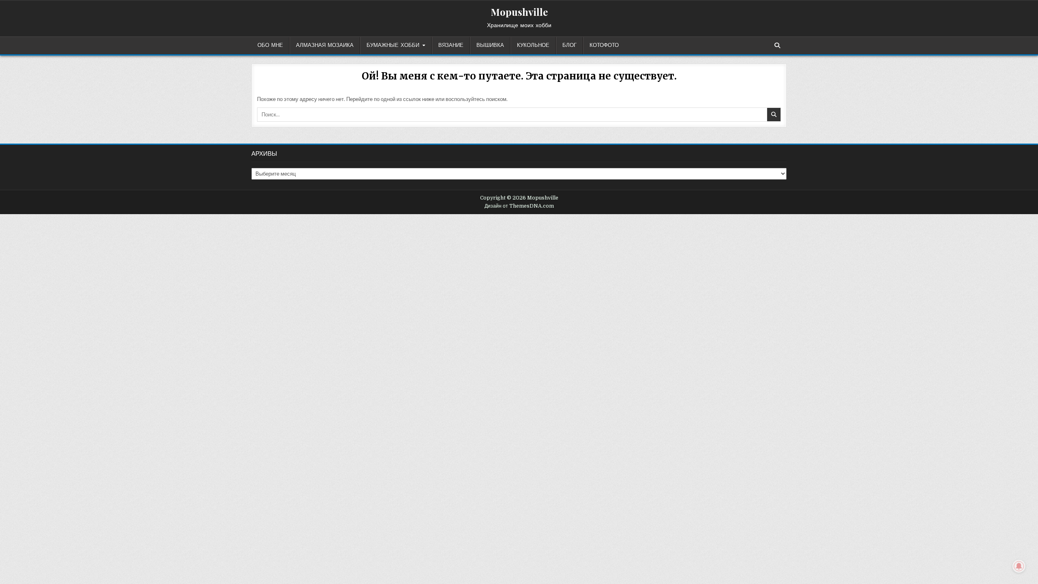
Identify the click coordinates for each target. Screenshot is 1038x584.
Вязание (450, 45)
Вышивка (490, 45)
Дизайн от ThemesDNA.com (519, 206)
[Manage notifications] (1018, 566)
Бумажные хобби (393, 45)
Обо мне (270, 45)
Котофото (604, 45)
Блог (569, 45)
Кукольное (533, 45)
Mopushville (519, 11)
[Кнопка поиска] (777, 45)
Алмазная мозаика (325, 45)
